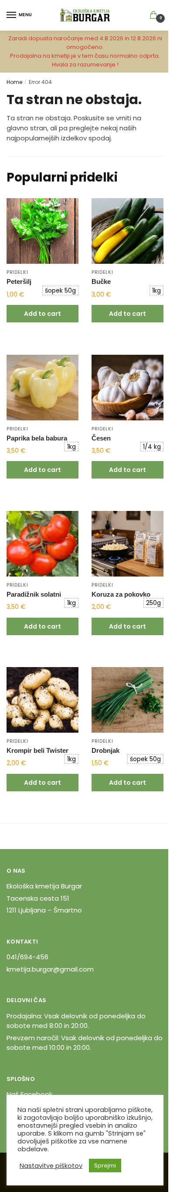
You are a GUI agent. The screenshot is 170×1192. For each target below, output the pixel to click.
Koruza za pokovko (121, 594)
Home (14, 82)
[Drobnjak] (127, 700)
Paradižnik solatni (34, 594)
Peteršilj (19, 281)
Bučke (101, 281)
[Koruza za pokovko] (127, 544)
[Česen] (127, 387)
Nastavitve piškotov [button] (51, 1166)
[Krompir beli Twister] (42, 700)
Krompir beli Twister (37, 750)
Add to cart (42, 313)
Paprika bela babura (37, 438)
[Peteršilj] (42, 231)
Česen (101, 438)
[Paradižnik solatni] (42, 544)
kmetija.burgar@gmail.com (50, 969)
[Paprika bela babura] (42, 387)
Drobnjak (105, 750)
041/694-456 (27, 956)
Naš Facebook (29, 1094)
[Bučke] (127, 231)
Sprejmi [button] (105, 1165)
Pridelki (17, 272)
